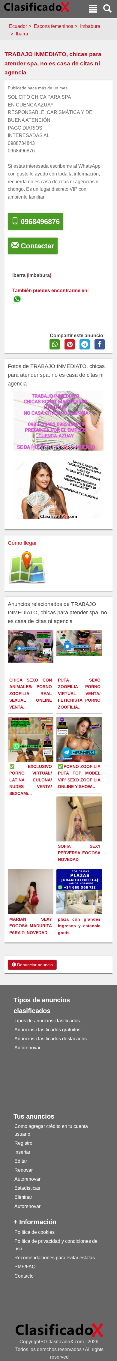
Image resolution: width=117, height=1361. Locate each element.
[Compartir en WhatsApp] (55, 344)
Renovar (23, 1170)
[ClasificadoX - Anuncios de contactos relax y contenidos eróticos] (59, 1330)
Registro (23, 1143)
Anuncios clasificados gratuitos (47, 1029)
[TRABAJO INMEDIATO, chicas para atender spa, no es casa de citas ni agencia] (17, 298)
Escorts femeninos (53, 26)
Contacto (24, 1276)
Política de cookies (34, 1232)
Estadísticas (27, 1188)
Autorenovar (27, 1047)
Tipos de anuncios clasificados (47, 1020)
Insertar (22, 1152)
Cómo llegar (22, 543)
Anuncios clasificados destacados (50, 1038)
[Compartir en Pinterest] (69, 344)
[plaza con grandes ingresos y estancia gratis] (80, 891)
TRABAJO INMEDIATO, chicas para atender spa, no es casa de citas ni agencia (52, 63)
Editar (20, 1161)
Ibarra (22, 33)
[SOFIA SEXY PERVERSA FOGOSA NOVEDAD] (80, 836)
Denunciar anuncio (34, 964)
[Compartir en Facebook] (99, 344)
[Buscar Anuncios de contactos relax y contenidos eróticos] (107, 9)
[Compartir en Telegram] (85, 344)
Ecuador (18, 26)
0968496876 (39, 221)
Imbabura (90, 26)
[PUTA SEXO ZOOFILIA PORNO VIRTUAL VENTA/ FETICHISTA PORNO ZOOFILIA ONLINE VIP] (80, 642)
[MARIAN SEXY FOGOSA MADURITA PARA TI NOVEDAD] (31, 897)
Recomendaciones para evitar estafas (54, 1257)
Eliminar (23, 1197)
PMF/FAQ (24, 1266)
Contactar (36, 246)
